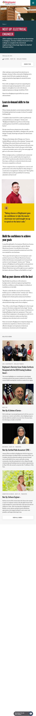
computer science (8, 494)
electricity (9, 364)
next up (12, 59)
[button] (33, 3)
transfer (18, 447)
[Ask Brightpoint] (31, 713)
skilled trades (22, 59)
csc (3, 364)
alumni (6, 59)
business (5, 447)
